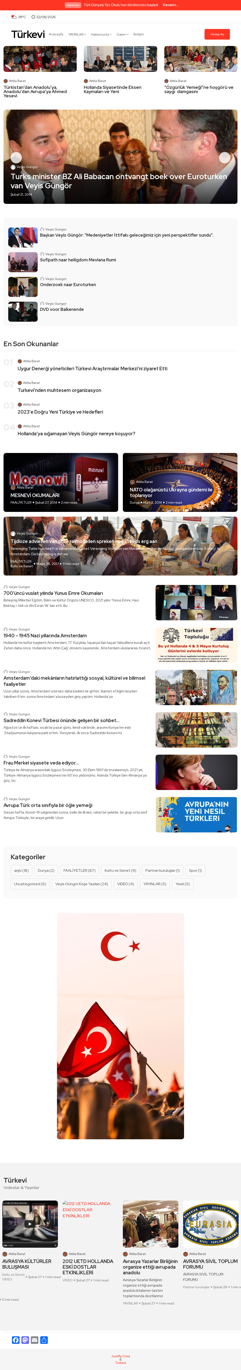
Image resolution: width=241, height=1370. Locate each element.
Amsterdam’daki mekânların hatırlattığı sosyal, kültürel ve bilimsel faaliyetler (74, 681)
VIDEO (125, 883)
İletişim (138, 34)
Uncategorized (30, 883)
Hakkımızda (100, 34)
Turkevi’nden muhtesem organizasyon (59, 390)
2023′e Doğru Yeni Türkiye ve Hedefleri (60, 412)
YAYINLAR (76, 34)
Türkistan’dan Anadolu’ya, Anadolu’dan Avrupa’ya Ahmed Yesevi (35, 91)
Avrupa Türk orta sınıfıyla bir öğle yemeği (48, 805)
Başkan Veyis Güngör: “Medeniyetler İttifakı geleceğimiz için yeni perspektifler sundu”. (126, 235)
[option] (120, 157)
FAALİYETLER (21, 502)
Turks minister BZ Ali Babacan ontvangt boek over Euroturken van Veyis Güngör (119, 181)
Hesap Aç (217, 34)
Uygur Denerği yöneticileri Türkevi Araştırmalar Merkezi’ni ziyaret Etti (92, 368)
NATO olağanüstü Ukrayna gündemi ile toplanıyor (171, 492)
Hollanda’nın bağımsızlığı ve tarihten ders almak (209, 1264)
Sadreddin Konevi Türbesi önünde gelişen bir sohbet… (62, 720)
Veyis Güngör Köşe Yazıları (81, 883)
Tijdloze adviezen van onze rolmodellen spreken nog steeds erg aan (84, 541)
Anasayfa (56, 34)
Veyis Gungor (27, 167)
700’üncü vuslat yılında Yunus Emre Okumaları (53, 593)
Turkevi (120, 1362)
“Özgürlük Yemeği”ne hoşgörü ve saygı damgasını (198, 89)
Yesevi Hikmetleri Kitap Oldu (88, 1264)
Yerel (183, 883)
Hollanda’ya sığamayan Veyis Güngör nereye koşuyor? (76, 433)
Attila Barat (17, 80)
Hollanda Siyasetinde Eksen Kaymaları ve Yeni (112, 89)
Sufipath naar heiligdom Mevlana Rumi (78, 260)
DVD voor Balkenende (62, 309)
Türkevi (28, 34)
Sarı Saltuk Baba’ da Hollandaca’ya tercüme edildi (27, 1267)
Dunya (135, 502)
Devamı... (171, 5)
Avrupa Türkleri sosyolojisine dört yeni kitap (147, 1267)
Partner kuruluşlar (162, 870)
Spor (195, 870)
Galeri (121, 34)
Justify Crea (120, 1356)
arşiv (21, 870)
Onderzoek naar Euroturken (68, 284)
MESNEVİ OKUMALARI (35, 495)
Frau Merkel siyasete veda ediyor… (41, 763)
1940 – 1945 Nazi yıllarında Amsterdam (45, 636)
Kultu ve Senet (22, 566)
